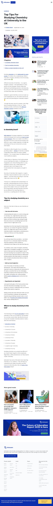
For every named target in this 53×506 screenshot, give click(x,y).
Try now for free (10, 455)
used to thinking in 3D (13, 276)
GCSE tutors (29, 465)
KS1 (16, 463)
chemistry (11, 74)
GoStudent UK (42, 84)
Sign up (13, 2)
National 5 (18, 475)
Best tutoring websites (43, 464)
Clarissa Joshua (42, 92)
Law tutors (12, 467)
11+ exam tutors (30, 470)
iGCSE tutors (29, 472)
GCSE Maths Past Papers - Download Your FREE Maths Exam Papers (43, 72)
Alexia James (41, 74)
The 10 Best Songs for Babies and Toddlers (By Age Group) (43, 90)
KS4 (16, 470)
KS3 (16, 468)
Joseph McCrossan (43, 103)
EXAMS (39, 76)
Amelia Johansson (40, 410)
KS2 (16, 465)
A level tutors (30, 463)
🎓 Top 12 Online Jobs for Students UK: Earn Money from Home (43, 81)
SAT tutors (29, 468)
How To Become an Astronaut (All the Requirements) (25, 406)
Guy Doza (41, 66)
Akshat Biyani (9, 27)
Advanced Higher (19, 472)
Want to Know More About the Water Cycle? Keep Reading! (42, 406)
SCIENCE (6, 11)
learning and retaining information (19, 297)
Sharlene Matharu (9, 411)
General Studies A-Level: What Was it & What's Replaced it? (42, 100)
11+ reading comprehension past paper (43, 479)
